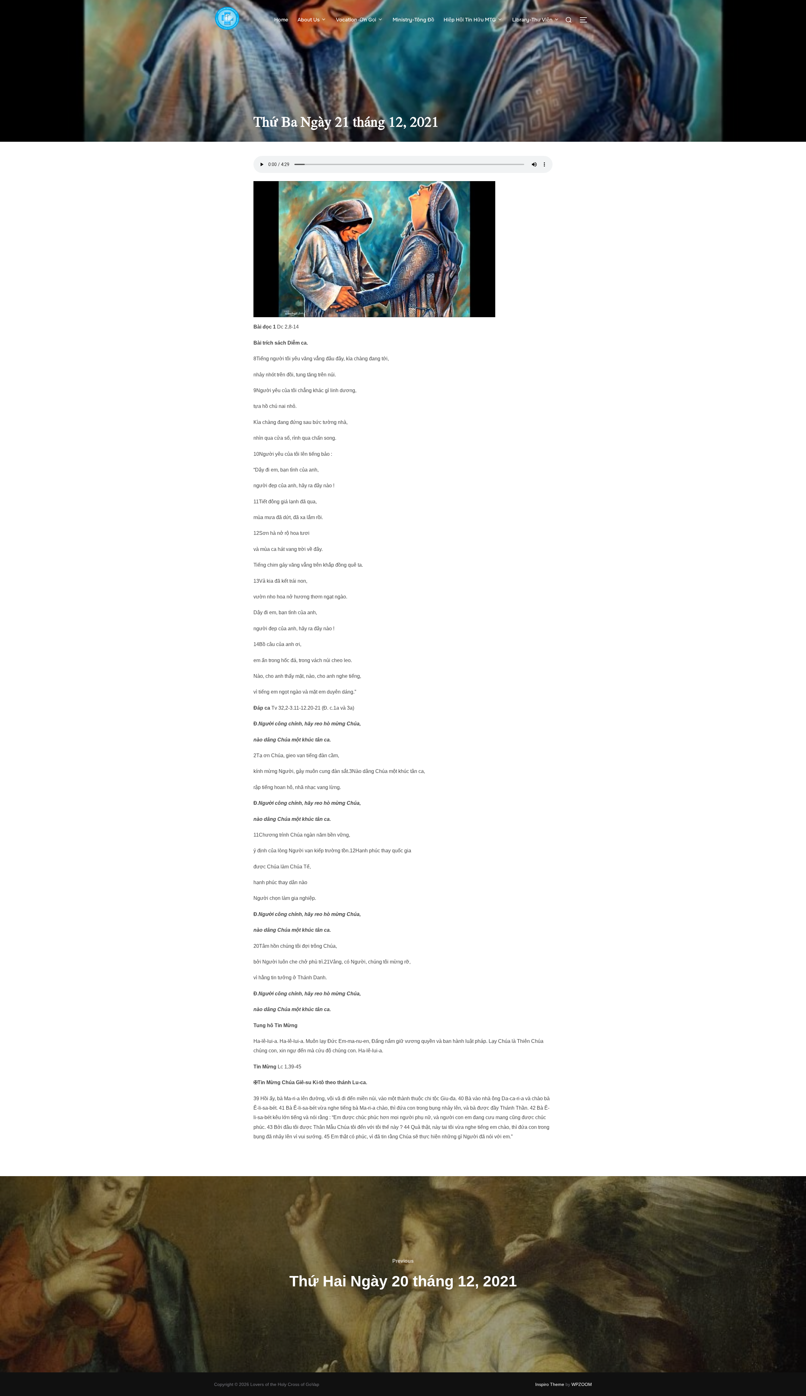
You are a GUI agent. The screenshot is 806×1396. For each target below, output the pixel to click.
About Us (309, 19)
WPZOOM (581, 1384)
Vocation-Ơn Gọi (356, 19)
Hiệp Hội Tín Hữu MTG (470, 19)
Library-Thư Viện (532, 19)
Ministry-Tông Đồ (413, 19)
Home (281, 19)
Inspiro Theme (549, 1384)
